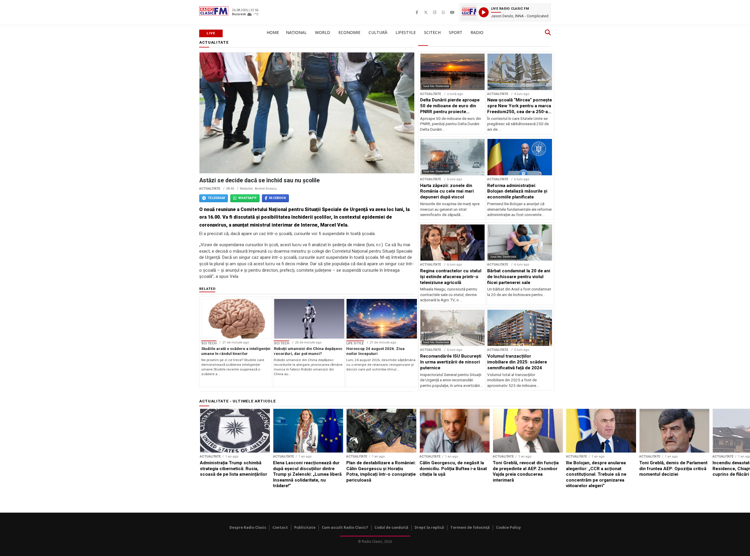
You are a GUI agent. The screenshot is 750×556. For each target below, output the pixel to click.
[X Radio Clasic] (425, 12)
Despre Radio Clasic (247, 527)
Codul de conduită (391, 527)
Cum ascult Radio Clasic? (345, 527)
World (322, 32)
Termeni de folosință (470, 527)
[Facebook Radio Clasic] (417, 12)
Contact (280, 527)
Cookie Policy (508, 527)
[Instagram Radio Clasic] (434, 12)
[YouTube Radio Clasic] (452, 12)
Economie (349, 32)
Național (296, 32)
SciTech (432, 32)
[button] (505, 12)
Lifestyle (406, 32)
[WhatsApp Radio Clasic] (443, 12)
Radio (477, 32)
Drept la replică (429, 527)
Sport (455, 32)
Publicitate (305, 527)
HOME (273, 32)
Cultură (378, 32)
